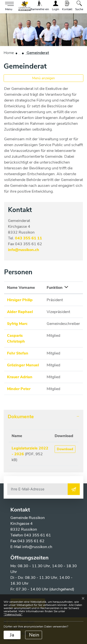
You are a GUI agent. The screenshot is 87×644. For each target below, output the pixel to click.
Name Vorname (21, 287)
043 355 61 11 (28, 238)
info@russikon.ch (23, 249)
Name (17, 436)
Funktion (55, 287)
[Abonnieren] (74, 489)
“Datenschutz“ (13, 614)
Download (64, 436)
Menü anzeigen (43, 78)
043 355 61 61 (37, 535)
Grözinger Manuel (23, 365)
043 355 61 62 (30, 541)
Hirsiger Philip (20, 300)
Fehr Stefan (17, 353)
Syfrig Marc (17, 323)
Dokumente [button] (21, 416)
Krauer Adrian (19, 377)
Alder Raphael (20, 311)
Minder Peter (18, 389)
